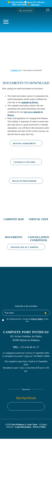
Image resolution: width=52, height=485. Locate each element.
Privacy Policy (37, 319)
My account (26, 10)
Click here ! (35, 5)
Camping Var (15, 70)
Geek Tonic (32, 424)
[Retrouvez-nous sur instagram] (26, 406)
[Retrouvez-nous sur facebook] (21, 406)
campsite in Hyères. (30, 102)
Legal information (23, 427)
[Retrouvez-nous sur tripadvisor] (31, 406)
